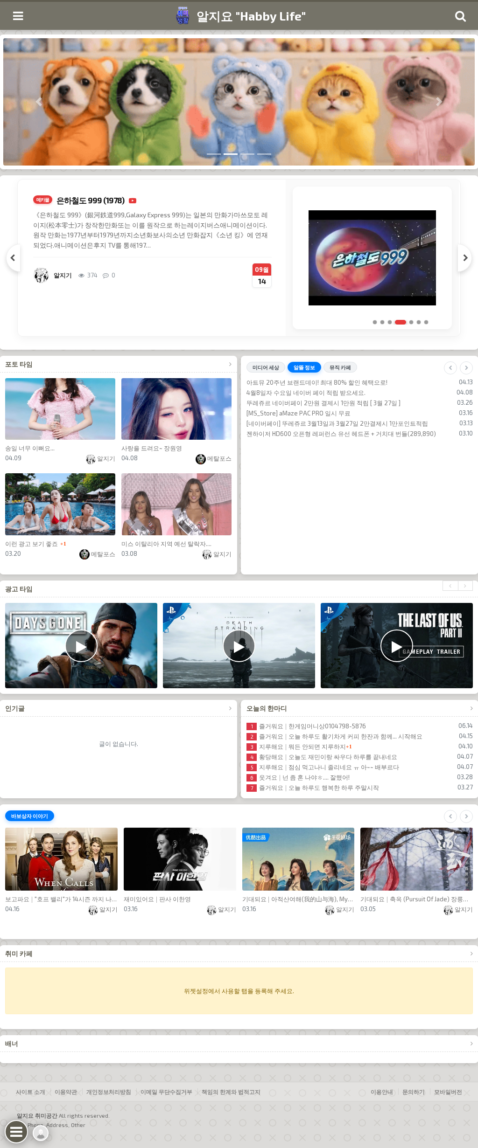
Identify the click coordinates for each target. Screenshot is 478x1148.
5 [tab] (408, 322)
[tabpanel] (239, 258)
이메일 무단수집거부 (166, 1091)
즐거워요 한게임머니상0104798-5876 (308, 726)
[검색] (460, 16)
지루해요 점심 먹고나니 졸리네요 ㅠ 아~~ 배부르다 (325, 767)
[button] (38, 102)
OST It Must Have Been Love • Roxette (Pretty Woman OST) (338, 433)
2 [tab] (382, 322)
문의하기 (413, 1091)
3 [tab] (389, 322)
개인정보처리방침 (108, 1091)
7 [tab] (426, 322)
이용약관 (66, 1091)
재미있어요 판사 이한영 (157, 899)
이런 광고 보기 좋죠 (31, 543)
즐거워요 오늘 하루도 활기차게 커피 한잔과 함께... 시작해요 (336, 736)
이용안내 (382, 1091)
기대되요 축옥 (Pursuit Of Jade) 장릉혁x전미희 (416, 899)
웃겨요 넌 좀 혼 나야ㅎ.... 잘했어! (300, 777)
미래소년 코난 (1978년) (94, 200)
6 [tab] (418, 322)
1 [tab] (375, 322)
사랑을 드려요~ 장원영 (151, 448)
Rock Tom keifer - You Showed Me (304, 423)
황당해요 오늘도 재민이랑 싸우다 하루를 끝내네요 (324, 757)
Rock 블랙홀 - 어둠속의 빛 (292, 444)
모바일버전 (448, 1091)
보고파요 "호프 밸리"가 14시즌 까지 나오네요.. (61, 899)
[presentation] (450, 586)
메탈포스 (219, 458)
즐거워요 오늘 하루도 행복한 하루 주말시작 (315, 787)
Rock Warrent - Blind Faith (293, 392)
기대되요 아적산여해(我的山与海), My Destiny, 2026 (298, 899)
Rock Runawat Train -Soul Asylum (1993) (312, 382)
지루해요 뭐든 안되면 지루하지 (298, 746)
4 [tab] (397, 322)
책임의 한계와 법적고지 (231, 1091)
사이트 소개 (30, 1091)
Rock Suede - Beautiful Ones (296, 403)
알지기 (105, 458)
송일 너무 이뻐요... (30, 448)
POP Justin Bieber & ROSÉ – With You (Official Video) (329, 413)
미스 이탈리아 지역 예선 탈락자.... (166, 543)
